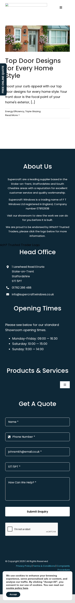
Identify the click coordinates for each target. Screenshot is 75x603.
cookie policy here (17, 588)
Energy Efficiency (14, 111)
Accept (13, 594)
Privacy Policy (23, 566)
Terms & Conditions (44, 566)
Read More (11, 115)
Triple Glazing (33, 111)
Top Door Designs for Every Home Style (33, 68)
